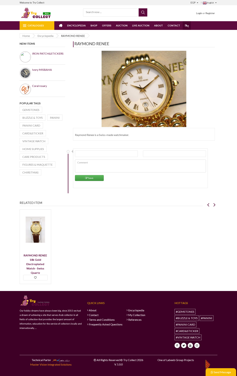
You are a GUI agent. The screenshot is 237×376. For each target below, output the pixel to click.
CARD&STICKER (32, 133)
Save (90, 177)
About (158, 25)
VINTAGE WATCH (33, 141)
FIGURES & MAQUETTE (37, 164)
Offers (106, 25)
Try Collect (38, 2)
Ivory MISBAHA (42, 69)
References (135, 319)
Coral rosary (39, 85)
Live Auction (140, 25)
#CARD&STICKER (187, 331)
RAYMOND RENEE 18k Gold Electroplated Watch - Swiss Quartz (35, 264)
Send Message (222, 372)
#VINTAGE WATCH (188, 337)
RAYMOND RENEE (91, 43)
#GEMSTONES (185, 311)
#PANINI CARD (185, 324)
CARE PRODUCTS (33, 156)
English (210, 2)
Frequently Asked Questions (105, 324)
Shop (93, 25)
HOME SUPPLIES (33, 149)
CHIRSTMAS (30, 172)
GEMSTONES (30, 109)
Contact (174, 25)
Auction (122, 25)
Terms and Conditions (102, 319)
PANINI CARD (31, 125)
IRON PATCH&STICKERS (48, 53)
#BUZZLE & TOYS (187, 318)
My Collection (136, 315)
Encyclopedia (76, 25)
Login (199, 13)
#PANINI (206, 318)
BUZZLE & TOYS (32, 117)
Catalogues (36, 25)
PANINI (55, 117)
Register (210, 13)
